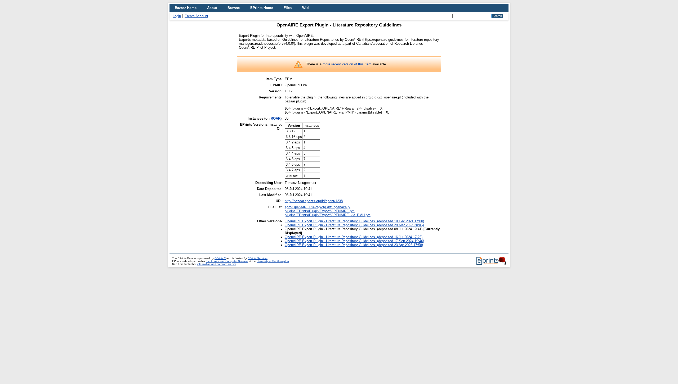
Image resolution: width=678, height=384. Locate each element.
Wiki (305, 8)
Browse (234, 8)
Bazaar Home (186, 8)
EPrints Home (261, 8)
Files (288, 8)
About (212, 8)
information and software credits (216, 264)
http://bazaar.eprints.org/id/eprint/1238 (314, 201)
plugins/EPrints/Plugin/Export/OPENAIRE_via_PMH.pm (328, 215)
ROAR (275, 118)
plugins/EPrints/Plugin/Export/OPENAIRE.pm (320, 211)
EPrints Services (257, 258)
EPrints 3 (220, 258)
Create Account (196, 16)
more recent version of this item (347, 64)
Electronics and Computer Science (227, 261)
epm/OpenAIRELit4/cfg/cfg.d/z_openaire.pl (317, 207)
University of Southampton (273, 261)
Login (177, 16)
